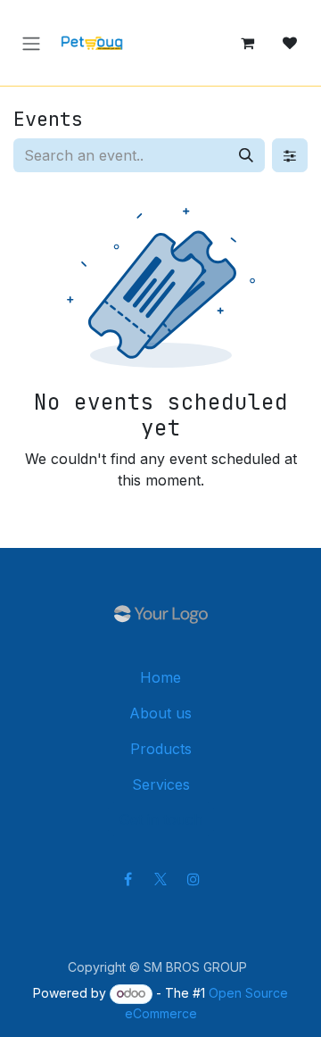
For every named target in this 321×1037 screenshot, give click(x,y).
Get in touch (160, 819)
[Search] (246, 155)
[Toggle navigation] (31, 42)
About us (160, 713)
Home (160, 677)
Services (161, 784)
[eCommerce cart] (247, 43)
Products (161, 749)
